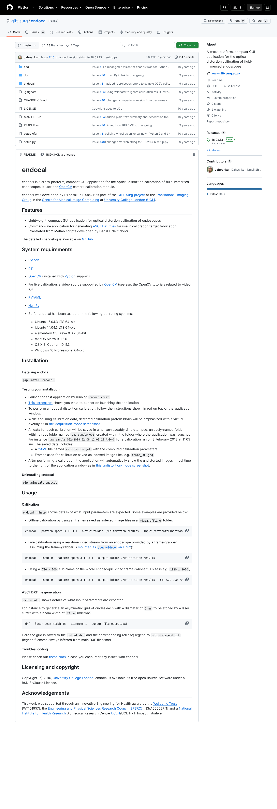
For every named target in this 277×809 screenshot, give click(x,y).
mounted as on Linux (104, 547)
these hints (57, 657)
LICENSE (30, 108)
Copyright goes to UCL (107, 108)
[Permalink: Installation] (19, 360)
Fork (239, 20)
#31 (102, 83)
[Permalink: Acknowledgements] (19, 693)
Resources (69, 7)
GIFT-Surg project (131, 195)
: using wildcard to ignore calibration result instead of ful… (143, 92)
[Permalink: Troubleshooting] (19, 649)
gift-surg (19, 21)
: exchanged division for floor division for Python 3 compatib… (144, 67)
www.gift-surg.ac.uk (226, 73)
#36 (102, 75)
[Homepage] (9, 7)
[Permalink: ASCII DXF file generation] (19, 592)
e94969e (151, 57)
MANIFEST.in (32, 117)
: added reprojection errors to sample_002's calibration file (143, 83)
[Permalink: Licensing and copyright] (19, 667)
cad (26, 67)
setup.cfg (30, 133)
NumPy (33, 305)
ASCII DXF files (104, 226)
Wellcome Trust (165, 703)
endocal (38, 21)
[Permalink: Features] (19, 210)
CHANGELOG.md (35, 100)
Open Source (95, 7)
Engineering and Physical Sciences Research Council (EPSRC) (95, 708)
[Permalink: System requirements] (19, 249)
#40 (51, 57)
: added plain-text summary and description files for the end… (146, 117)
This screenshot (40, 403)
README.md (32, 125)
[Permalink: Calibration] (19, 504)
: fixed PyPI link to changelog (124, 75)
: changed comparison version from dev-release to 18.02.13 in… (147, 100)
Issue (44, 57)
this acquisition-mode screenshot (74, 424)
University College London (73, 678)
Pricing (142, 7)
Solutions (46, 7)
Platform (24, 7)
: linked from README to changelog (128, 125)
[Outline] (193, 154)
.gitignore (30, 92)
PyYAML (34, 297)
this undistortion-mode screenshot (122, 465)
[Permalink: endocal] (19, 170)
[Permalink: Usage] (19, 492)
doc (26, 75)
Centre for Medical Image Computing (70, 200)
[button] (187, 530)
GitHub (87, 239)
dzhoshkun (32, 57)
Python (33, 260)
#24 (102, 117)
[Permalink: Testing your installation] (19, 389)
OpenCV (65, 187)
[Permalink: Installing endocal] (19, 372)
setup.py (30, 142)
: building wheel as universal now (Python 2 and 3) (136, 133)
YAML (42, 449)
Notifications (215, 20)
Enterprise (121, 7)
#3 (101, 67)
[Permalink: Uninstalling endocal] (19, 475)
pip (30, 268)
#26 (102, 92)
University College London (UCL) (129, 200)
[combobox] (149, 45)
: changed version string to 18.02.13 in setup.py (86, 57)
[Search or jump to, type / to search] (224, 7)
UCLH (115, 713)
